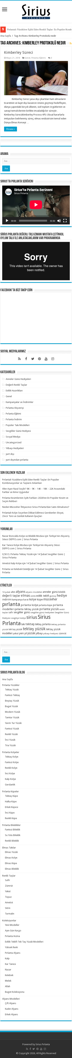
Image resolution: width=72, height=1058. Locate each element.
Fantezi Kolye (12, 762)
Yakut (8, 891)
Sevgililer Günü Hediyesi (18, 431)
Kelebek (9, 975)
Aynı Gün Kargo (13, 930)
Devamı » (10, 129)
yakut (15, 633)
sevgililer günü (22, 612)
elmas (25, 595)
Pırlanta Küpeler (10, 791)
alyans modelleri (34, 592)
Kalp (7, 958)
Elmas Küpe (11, 863)
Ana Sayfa (5, 35)
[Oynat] (7, 221)
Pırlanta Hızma (12, 936)
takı (23, 624)
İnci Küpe (10, 812)
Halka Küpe (11, 801)
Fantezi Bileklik (12, 829)
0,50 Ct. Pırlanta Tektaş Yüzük (17, 554)
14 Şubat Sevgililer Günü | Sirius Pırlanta (47, 563)
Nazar (8, 969)
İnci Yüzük (10, 739)
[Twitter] (33, 359)
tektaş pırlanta (43, 624)
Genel (27, 58)
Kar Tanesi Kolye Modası (15, 545)
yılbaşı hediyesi (50, 633)
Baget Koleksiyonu (14, 992)
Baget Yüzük (11, 706)
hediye (62, 595)
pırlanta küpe (45, 605)
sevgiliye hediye (18, 618)
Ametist (9, 902)
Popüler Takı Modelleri (18, 425)
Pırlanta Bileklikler (11, 825)
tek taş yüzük (15, 629)
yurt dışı (10, 454)
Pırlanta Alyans (12, 952)
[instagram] (53, 359)
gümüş (53, 596)
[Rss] (19, 359)
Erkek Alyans (11, 1014)
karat (26, 599)
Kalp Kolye (10, 779)
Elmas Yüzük (11, 852)
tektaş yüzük (34, 628)
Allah (7, 986)
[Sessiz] (59, 221)
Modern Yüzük (12, 711)
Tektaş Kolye (11, 756)
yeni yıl (23, 633)
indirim (6, 599)
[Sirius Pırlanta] (36, 11)
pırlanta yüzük (49, 609)
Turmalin (9, 913)
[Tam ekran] (65, 221)
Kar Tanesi (10, 964)
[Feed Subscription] (71, 43)
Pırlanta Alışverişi (15, 407)
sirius (31, 617)
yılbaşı (39, 633)
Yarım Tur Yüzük (13, 723)
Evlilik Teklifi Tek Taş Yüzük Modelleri (24, 941)
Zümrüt (9, 885)
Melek (8, 980)
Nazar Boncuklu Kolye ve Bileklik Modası (23, 536)
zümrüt (62, 633)
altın (13, 592)
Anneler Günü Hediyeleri (18, 379)
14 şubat (6, 592)
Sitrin (7, 908)
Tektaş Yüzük (12, 689)
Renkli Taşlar (9, 875)
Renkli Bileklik (12, 840)
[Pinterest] (39, 359)
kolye (32, 599)
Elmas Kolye (11, 857)
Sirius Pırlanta (43, 1044)
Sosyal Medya (13, 436)
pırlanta (11, 604)
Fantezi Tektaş (12, 695)
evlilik (33, 596)
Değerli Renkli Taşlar (16, 384)
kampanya (17, 599)
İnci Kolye (10, 773)
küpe (40, 599)
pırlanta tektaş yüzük (27, 609)
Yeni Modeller (12, 925)
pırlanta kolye (29, 605)
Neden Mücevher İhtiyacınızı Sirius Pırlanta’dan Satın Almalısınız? (35, 507)
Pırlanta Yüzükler (11, 685)
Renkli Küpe (11, 818)
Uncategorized (13, 442)
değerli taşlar (11, 595)
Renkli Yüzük (11, 734)
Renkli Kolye (11, 767)
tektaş (30, 624)
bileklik (61, 592)
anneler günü (50, 591)
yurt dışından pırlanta (17, 459)
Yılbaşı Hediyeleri (15, 448)
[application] (36, 205)
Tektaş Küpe (11, 796)
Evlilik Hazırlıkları (14, 390)
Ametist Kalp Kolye (12, 563)
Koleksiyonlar (9, 920)
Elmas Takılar (9, 847)
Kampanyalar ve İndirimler (19, 402)
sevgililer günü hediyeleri (42, 612)
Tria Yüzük (10, 745)
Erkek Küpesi (11, 807)
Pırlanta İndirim (14, 419)
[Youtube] (46, 359)
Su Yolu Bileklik (12, 835)
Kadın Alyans (11, 1008)
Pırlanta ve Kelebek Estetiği (16, 569)
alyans (20, 592)
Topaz (8, 896)
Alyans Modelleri (11, 998)
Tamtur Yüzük (12, 717)
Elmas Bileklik (12, 868)
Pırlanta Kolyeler (10, 752)
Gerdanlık (10, 784)
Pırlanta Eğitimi (38, 58)
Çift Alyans (10, 1003)
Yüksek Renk (11, 947)
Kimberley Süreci (18, 52)
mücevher (50, 599)
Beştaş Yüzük (12, 700)
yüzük (31, 633)
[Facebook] (26, 359)
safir (10, 612)
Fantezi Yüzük (12, 728)
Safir (7, 880)
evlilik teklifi (42, 595)
